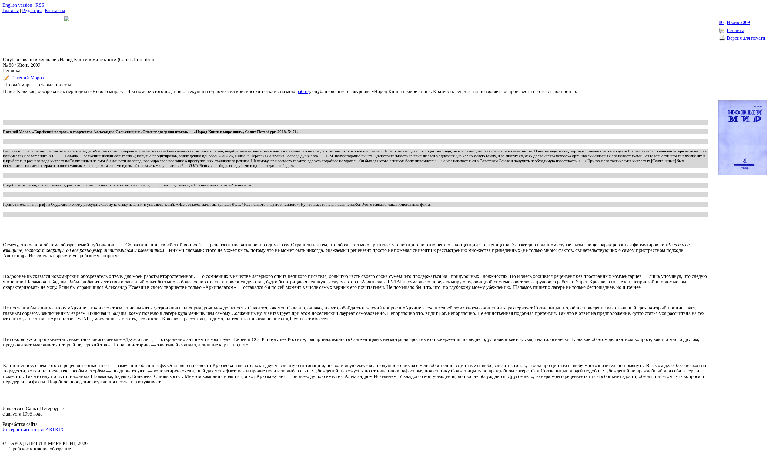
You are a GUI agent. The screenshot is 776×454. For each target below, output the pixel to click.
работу (303, 91)
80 (721, 22)
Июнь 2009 (738, 22)
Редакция (32, 10)
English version (17, 5)
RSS (39, 5)
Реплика (735, 30)
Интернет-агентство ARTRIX (33, 429)
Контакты (55, 10)
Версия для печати (746, 38)
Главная (10, 10)
